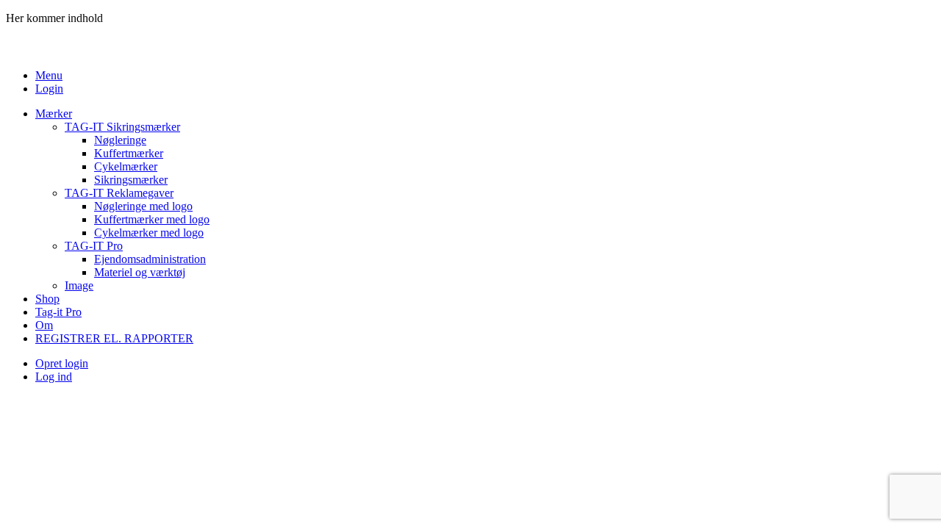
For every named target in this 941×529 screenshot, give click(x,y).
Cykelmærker (125, 166)
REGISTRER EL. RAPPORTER (114, 338)
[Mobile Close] (15, 50)
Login (49, 88)
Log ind (53, 376)
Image (79, 285)
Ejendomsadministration (150, 259)
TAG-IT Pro (94, 246)
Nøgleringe (120, 140)
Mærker (53, 113)
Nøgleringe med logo (143, 206)
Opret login (61, 363)
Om (44, 325)
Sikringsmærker (131, 179)
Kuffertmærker (128, 153)
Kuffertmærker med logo (152, 219)
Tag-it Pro (58, 312)
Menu (48, 75)
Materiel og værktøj (139, 272)
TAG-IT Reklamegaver (119, 193)
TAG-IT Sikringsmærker (122, 126)
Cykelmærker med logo (149, 232)
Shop (47, 298)
